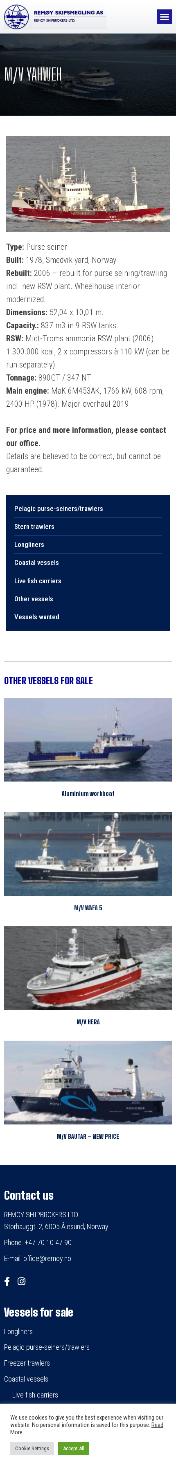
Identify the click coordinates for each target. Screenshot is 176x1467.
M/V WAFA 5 (88, 908)
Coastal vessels (36, 562)
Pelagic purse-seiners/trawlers (58, 508)
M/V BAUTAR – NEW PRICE (88, 1136)
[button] (164, 16)
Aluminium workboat (88, 793)
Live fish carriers (37, 581)
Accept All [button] (73, 1448)
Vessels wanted (36, 617)
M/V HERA (88, 1022)
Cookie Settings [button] (32, 1448)
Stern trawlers (34, 526)
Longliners (29, 544)
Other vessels (33, 599)
